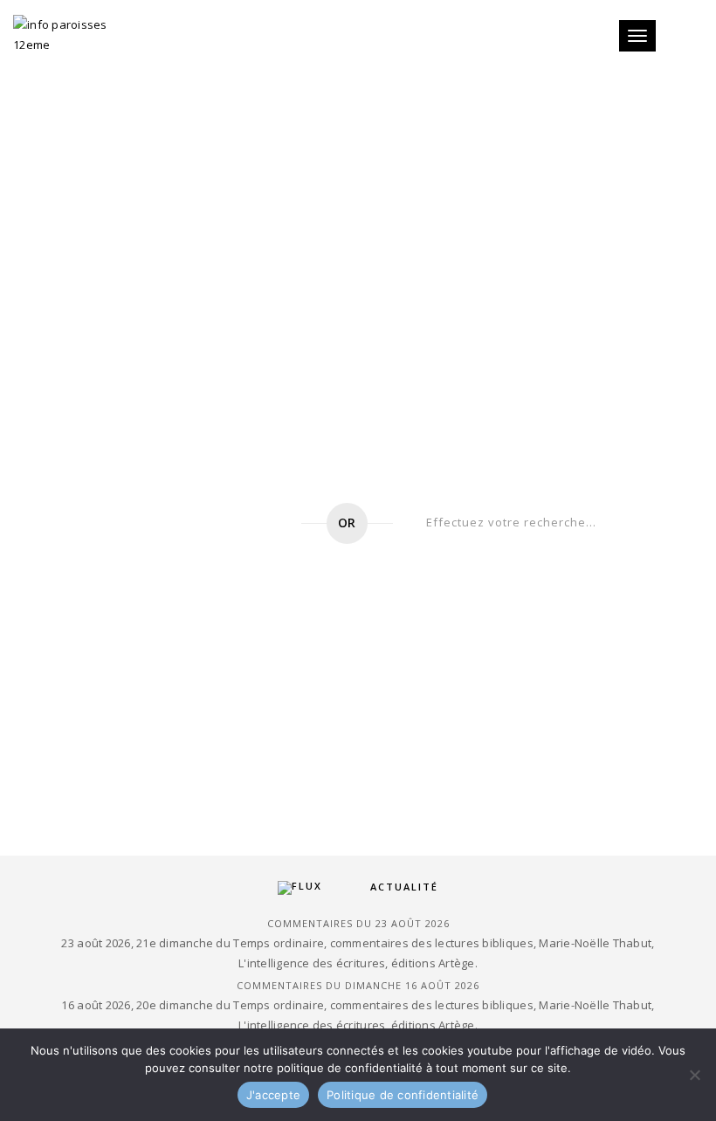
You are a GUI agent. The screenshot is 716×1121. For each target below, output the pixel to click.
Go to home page (185, 523)
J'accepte (273, 1095)
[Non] (694, 1074)
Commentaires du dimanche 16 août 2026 (358, 985)
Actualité (404, 886)
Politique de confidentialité (402, 1095)
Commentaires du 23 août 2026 (358, 923)
